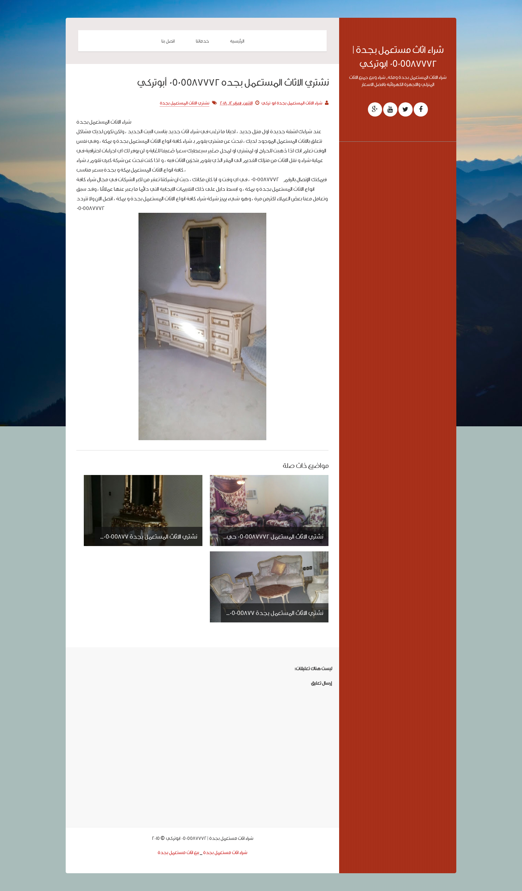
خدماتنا (202, 40)
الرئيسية (237, 40)
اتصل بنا (167, 40)
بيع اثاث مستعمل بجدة (178, 852)
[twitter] (405, 109)
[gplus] (375, 109)
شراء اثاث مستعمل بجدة (225, 852)
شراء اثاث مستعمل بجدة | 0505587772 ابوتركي (398, 56)
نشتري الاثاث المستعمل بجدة (184, 102)
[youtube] (390, 109)
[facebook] (421, 109)
